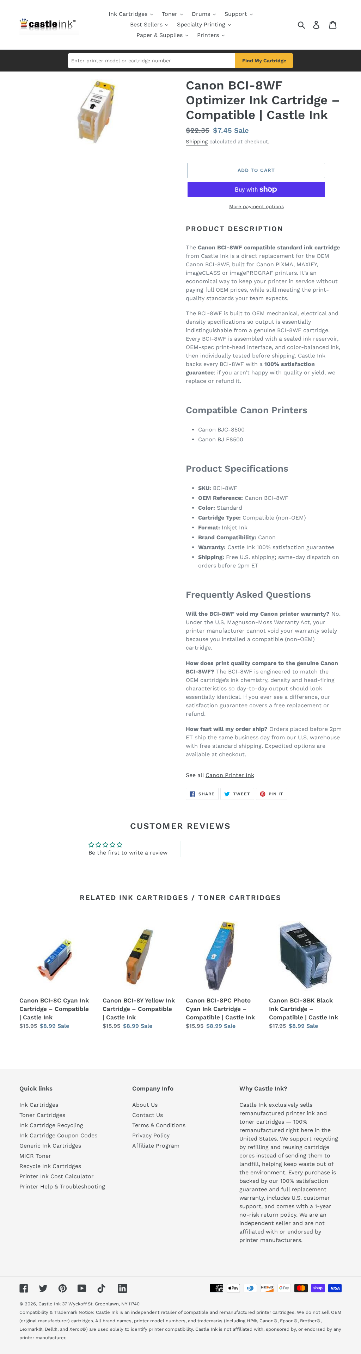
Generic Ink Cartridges (50, 1145)
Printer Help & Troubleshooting (62, 1186)
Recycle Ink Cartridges (50, 1166)
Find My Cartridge (264, 60)
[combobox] (151, 60)
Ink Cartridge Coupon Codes (58, 1135)
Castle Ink (49, 1303)
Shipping (197, 141)
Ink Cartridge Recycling (51, 1125)
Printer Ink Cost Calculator (56, 1176)
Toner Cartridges (42, 1115)
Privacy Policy (151, 1135)
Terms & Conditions (158, 1125)
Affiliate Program (155, 1145)
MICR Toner (35, 1156)
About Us (145, 1104)
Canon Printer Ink (230, 775)
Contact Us (147, 1115)
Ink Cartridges (38, 1104)
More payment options (256, 206)
